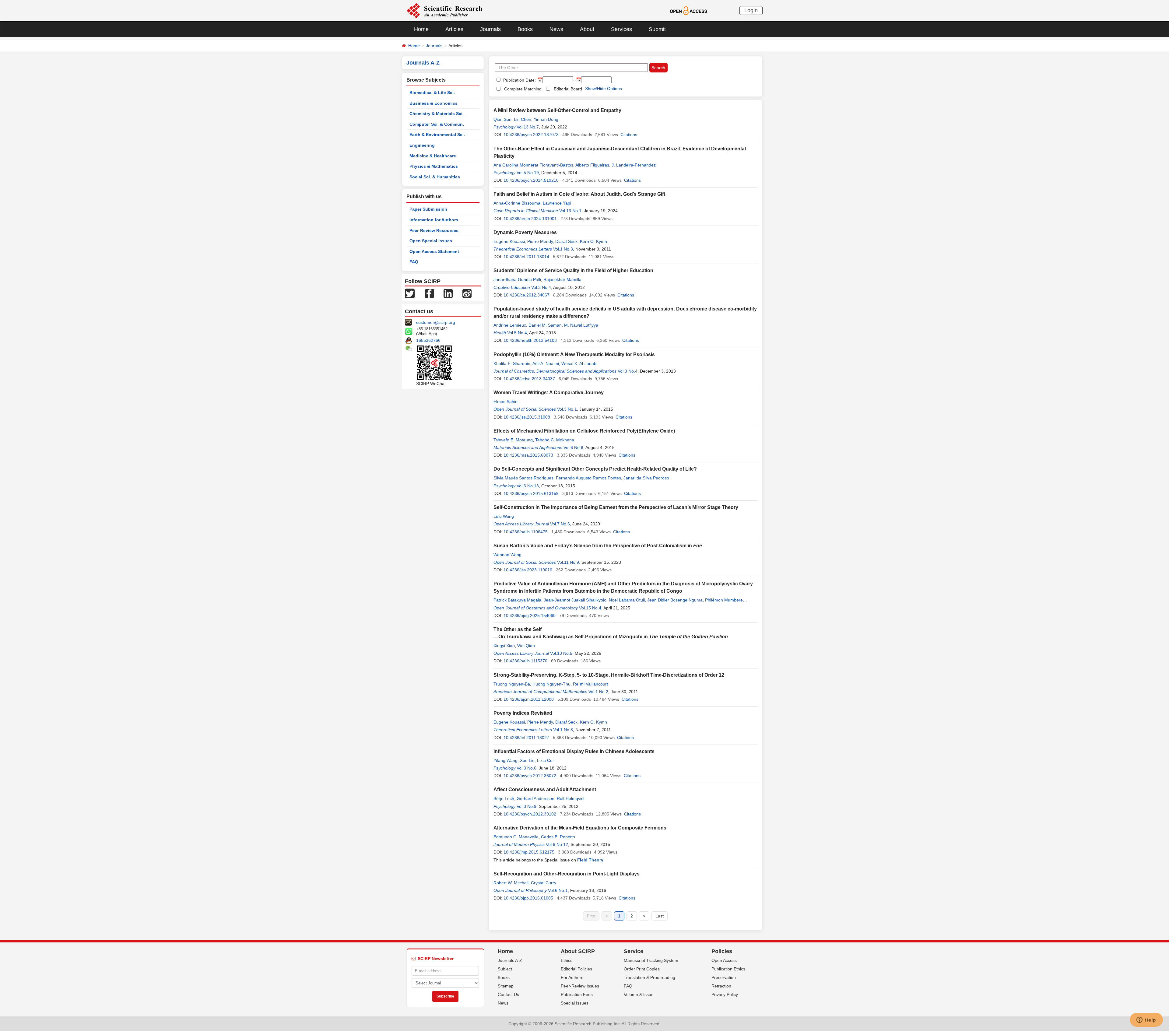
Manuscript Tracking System (651, 960)
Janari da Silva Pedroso (646, 477)
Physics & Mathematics (433, 166)
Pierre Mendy (540, 241)
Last (659, 916)
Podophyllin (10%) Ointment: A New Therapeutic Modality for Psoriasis (574, 354)
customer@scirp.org (435, 322)
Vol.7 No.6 (560, 523)
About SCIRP (578, 951)
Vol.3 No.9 (526, 806)
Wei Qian (526, 645)
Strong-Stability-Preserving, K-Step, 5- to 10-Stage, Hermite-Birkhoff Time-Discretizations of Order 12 (608, 675)
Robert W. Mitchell (510, 882)
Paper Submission (428, 209)
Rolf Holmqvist (570, 798)
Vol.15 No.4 (590, 607)
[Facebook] (429, 293)
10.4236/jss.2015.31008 (527, 417)
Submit (657, 29)
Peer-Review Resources (433, 230)
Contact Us (508, 994)
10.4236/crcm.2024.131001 (530, 218)
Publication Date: (519, 80)
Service (633, 951)
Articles (454, 29)
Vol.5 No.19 (528, 172)
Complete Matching (523, 88)
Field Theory (590, 859)
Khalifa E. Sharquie (511, 363)
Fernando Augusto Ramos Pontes (588, 477)
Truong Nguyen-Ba (511, 684)
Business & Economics (433, 103)
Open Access (724, 960)
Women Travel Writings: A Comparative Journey (548, 392)
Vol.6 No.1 (558, 890)
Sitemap (506, 986)
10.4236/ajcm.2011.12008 (529, 699)
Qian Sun (502, 119)
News (556, 29)
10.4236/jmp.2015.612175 (529, 852)
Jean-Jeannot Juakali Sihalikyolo (575, 600)
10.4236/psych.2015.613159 (531, 493)
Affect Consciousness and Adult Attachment (544, 789)
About (587, 29)
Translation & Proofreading (649, 977)
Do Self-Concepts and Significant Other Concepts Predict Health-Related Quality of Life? (595, 469)
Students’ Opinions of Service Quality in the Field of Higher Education (573, 270)
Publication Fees (577, 994)
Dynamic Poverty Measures (525, 232)
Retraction (721, 986)
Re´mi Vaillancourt (590, 684)
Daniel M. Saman (545, 325)
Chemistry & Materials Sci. (436, 113)
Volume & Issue (639, 994)
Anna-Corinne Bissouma (516, 203)
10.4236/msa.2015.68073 (528, 455)
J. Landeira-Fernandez (634, 165)
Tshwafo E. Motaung (513, 439)
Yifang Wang (505, 760)
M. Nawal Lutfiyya (581, 325)
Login (751, 10)
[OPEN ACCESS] (688, 10)
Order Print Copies (642, 968)
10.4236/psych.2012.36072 (530, 775)
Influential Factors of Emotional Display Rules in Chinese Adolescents (574, 751)
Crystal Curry (543, 882)
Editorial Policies (576, 968)
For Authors (572, 977)
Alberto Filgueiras (592, 165)
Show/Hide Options (603, 88)
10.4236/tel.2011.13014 (526, 256)
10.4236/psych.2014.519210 (531, 180)
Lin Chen (522, 119)
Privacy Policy (724, 994)
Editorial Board (568, 88)
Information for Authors (433, 219)
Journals (490, 29)
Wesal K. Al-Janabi (579, 363)
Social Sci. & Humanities (434, 176)
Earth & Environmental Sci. (437, 134)
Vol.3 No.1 (567, 409)
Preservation (723, 977)
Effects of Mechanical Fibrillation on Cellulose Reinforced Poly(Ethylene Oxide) (584, 430)
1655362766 (428, 340)
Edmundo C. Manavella (516, 836)
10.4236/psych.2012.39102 (530, 814)
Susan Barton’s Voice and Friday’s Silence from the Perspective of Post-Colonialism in (597, 545)
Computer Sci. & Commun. (436, 124)
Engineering (422, 145)
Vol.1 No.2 (598, 691)
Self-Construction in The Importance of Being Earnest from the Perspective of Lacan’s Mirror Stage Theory (615, 507)
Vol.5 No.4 (517, 332)
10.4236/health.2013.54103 (530, 340)
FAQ (413, 261)
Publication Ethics (728, 968)
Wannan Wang (507, 554)
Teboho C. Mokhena (554, 439)
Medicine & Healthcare (432, 155)
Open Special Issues (430, 240)
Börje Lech (503, 798)
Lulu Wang (503, 516)
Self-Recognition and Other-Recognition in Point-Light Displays (566, 873)
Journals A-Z (510, 960)
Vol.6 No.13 (528, 485)
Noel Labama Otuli (627, 600)
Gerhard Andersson (535, 798)
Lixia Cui (545, 760)
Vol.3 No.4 (541, 287)
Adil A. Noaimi (545, 363)
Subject (505, 968)
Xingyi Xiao (504, 645)
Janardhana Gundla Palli (517, 279)
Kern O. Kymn (593, 241)
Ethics (566, 960)
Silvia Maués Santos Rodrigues (523, 477)
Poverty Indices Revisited (522, 713)
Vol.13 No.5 (561, 653)
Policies (721, 951)
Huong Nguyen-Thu (551, 684)
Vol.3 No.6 (526, 768)
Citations (628, 134)
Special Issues (574, 1003)
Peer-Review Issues (580, 986)
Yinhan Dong (546, 119)
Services (621, 29)
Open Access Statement (434, 251)
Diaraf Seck (566, 241)
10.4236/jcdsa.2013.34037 (529, 378)
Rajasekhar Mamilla (562, 279)
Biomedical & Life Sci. (432, 92)
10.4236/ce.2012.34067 (526, 295)
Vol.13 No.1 (570, 210)
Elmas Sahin (505, 401)
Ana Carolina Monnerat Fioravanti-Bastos (533, 165)
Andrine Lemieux (509, 325)
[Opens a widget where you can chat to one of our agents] (1146, 1020)
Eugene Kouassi (509, 241)
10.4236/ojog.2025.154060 (530, 615)
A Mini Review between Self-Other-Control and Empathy (557, 110)
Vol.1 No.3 (563, 249)
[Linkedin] (448, 293)
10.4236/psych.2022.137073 (531, 134)
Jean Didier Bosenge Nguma (675, 600)
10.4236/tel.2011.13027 (526, 737)
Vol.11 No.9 (568, 562)
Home (421, 29)
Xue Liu (527, 760)
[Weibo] (467, 293)
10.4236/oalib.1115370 (525, 660)
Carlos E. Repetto (558, 836)
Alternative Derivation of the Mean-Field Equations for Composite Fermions (579, 827)
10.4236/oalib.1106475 (526, 531)
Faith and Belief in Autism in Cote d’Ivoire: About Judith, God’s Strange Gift (579, 194)
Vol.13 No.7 (528, 126)
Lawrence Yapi (557, 203)
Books (525, 29)
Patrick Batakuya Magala (517, 600)
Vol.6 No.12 (557, 844)
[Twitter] (410, 293)
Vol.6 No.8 (573, 447)
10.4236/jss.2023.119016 (528, 569)
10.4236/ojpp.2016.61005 (528, 898)
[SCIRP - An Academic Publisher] (444, 10)
